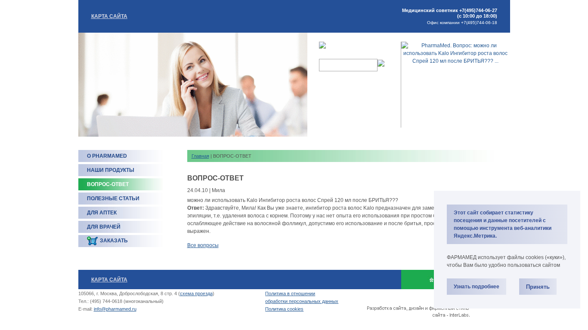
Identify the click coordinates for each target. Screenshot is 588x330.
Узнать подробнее (476, 287)
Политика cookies (284, 309)
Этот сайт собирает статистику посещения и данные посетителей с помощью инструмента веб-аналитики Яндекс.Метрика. (502, 224)
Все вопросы (203, 245)
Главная (200, 156)
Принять (538, 287)
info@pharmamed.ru (115, 309)
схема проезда (196, 293)
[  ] (431, 279)
